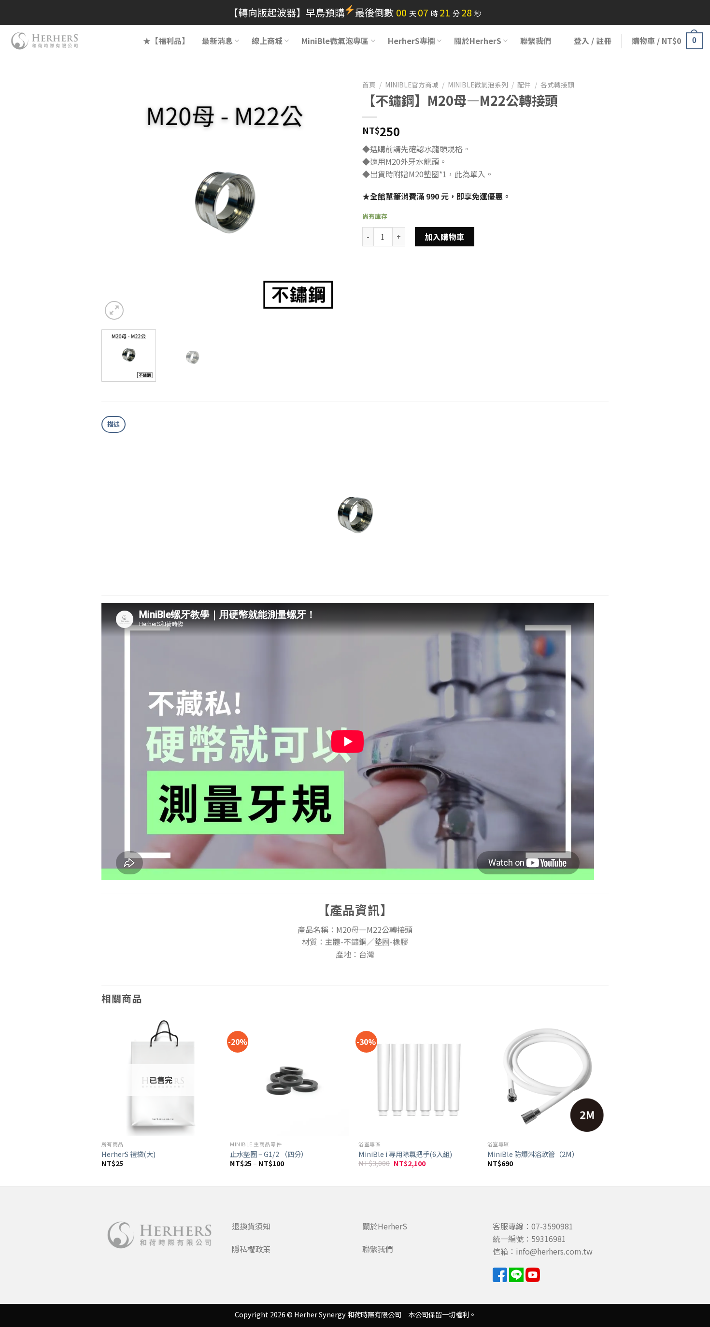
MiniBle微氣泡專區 (335, 40)
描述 (113, 423)
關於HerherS (477, 40)
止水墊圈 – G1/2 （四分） (269, 1154)
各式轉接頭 (557, 84)
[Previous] (118, 199)
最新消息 (217, 40)
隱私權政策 (251, 1249)
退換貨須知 (251, 1226)
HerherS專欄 (411, 40)
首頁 (369, 84)
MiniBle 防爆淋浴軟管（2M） (533, 1154)
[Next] (331, 199)
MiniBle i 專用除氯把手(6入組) (405, 1154)
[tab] (113, 424)
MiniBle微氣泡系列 (478, 84)
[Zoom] (114, 310)
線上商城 (267, 40)
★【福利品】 (166, 40)
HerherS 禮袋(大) (128, 1154)
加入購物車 (444, 237)
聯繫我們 (535, 40)
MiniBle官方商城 (412, 84)
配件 (524, 84)
